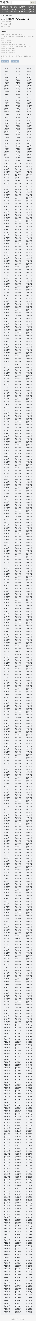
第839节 (18, 870)
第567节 (29, 608)
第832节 (7, 864)
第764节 (18, 798)
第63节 (29, 126)
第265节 (7, 321)
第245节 (18, 301)
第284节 (18, 338)
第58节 (6, 123)
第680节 (18, 717)
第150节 (29, 209)
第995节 (18, 1019)
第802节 (7, 835)
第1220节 (18, 1234)
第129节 (29, 189)
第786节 (29, 818)
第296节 (18, 350)
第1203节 (29, 1217)
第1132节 (7, 1151)
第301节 (7, 356)
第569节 (18, 611)
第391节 (7, 442)
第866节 (18, 895)
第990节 (29, 1013)
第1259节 (18, 1272)
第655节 (7, 694)
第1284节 (29, 1295)
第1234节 (7, 1249)
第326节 (18, 379)
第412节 (7, 462)
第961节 (7, 987)
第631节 (7, 671)
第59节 (18, 123)
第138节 (29, 198)
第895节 (7, 924)
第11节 (18, 77)
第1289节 (18, 1300)
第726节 (29, 760)
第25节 (6, 91)
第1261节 (7, 1274)
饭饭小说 (12, 1319)
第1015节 (7, 1039)
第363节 (29, 413)
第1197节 (29, 1211)
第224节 (18, 281)
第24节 (29, 89)
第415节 (7, 465)
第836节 (18, 867)
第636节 (29, 674)
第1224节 (29, 1237)
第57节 (29, 120)
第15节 (29, 80)
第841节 (7, 872)
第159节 (29, 218)
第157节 (7, 218)
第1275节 (29, 1286)
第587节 (18, 628)
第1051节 (7, 1073)
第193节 (7, 252)
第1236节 (29, 1249)
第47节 (18, 112)
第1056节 (29, 1076)
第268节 (7, 324)
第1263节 (29, 1274)
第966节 (29, 990)
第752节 (18, 786)
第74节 (18, 137)
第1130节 (18, 1148)
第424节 (7, 473)
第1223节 (18, 1237)
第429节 (29, 476)
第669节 (29, 706)
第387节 (29, 436)
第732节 (29, 766)
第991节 (7, 1016)
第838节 (7, 870)
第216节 (29, 272)
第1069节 (7, 1091)
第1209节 (29, 1223)
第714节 (29, 749)
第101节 (18, 163)
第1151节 (18, 1168)
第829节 (7, 861)
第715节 (7, 752)
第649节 (7, 689)
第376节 (7, 427)
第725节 (18, 760)
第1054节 (7, 1076)
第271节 (7, 327)
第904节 (7, 933)
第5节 (18, 71)
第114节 (29, 175)
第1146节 (29, 1162)
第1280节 (18, 1292)
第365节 (18, 416)
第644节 (18, 683)
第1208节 (18, 1223)
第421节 (7, 470)
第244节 (7, 301)
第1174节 (7, 1191)
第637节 (7, 677)
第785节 (18, 818)
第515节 (18, 559)
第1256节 (18, 1269)
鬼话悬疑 (22, 9)
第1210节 (7, 1226)
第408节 (29, 456)
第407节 (18, 456)
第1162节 (7, 1180)
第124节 (7, 186)
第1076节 (18, 1096)
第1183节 (7, 1200)
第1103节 (18, 1122)
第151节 (7, 212)
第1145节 (18, 1162)
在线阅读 (5, 61)
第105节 (29, 166)
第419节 (18, 468)
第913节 (7, 941)
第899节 (18, 927)
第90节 (29, 152)
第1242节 (29, 1254)
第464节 (18, 511)
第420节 (29, 468)
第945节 (29, 970)
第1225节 (7, 1240)
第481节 (7, 528)
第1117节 (7, 1137)
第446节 (18, 493)
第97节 (6, 160)
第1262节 (18, 1274)
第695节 (18, 732)
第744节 (29, 778)
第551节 (18, 594)
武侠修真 (22, 7)
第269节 (18, 324)
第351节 (29, 402)
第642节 (29, 680)
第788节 (18, 821)
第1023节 (29, 1045)
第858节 (29, 887)
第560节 (18, 603)
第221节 (18, 278)
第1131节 (29, 1148)
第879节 (29, 907)
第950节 (18, 976)
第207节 (29, 264)
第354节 (29, 404)
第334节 (7, 387)
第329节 (18, 381)
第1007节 (18, 1030)
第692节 (18, 729)
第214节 (7, 272)
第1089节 (29, 1108)
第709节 (7, 746)
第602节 (18, 643)
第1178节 (18, 1194)
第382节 (7, 433)
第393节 (29, 442)
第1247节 (18, 1260)
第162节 (29, 221)
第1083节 (29, 1102)
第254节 (18, 310)
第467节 (18, 514)
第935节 (18, 961)
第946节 (7, 973)
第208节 (7, 267)
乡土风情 (22, 12)
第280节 (7, 336)
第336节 (29, 387)
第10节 (6, 77)
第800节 (18, 832)
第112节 (7, 175)
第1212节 (29, 1226)
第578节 (18, 620)
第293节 (18, 347)
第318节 (29, 370)
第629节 (18, 669)
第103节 (7, 166)
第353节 (18, 404)
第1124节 (18, 1142)
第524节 (18, 568)
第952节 (7, 979)
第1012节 (7, 1036)
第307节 (7, 361)
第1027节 (7, 1050)
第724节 (7, 760)
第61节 (6, 126)
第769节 (7, 804)
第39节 (29, 103)
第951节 (29, 976)
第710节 (18, 746)
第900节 (29, 927)
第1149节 (29, 1165)
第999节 (29, 1022)
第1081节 (7, 1102)
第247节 (7, 304)
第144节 (29, 203)
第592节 (7, 634)
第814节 (7, 847)
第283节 (7, 338)
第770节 (18, 804)
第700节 (7, 738)
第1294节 (7, 1306)
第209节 (18, 267)
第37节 (6, 103)
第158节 (18, 218)
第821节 (18, 852)
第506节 (18, 551)
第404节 (18, 453)
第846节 (29, 875)
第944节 (18, 970)
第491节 (18, 537)
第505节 (7, 551)
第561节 (29, 603)
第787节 (7, 821)
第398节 (18, 448)
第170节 (18, 229)
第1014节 (29, 1036)
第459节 (29, 505)
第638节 (18, 677)
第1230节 (29, 1243)
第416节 (18, 465)
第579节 (29, 620)
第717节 (29, 752)
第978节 (29, 1002)
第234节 (29, 290)
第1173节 (29, 1188)
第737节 (18, 772)
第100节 (7, 163)
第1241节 (18, 1254)
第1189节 (7, 1206)
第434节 (18, 482)
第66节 (29, 129)
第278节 (18, 333)
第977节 (18, 1002)
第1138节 (7, 1157)
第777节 (29, 809)
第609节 (29, 648)
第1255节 (7, 1269)
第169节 (7, 229)
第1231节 (7, 1246)
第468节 (29, 514)
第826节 (7, 858)
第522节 (29, 565)
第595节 (7, 637)
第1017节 (29, 1039)
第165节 (29, 224)
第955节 (7, 982)
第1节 (7, 68)
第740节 (18, 775)
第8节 (18, 74)
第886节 (7, 916)
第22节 (6, 89)
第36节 (29, 100)
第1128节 (29, 1145)
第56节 (18, 120)
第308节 (18, 361)
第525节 (29, 568)
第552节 (29, 594)
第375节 (29, 425)
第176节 (18, 235)
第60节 (29, 123)
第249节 (29, 304)
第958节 (7, 984)
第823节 (7, 855)
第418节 (7, 468)
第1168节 (7, 1185)
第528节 (29, 571)
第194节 (18, 252)
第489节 (29, 534)
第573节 (29, 614)
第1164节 (29, 1180)
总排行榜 (31, 12)
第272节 (18, 327)
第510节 (29, 554)
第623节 (18, 663)
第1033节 (7, 1056)
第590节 (18, 631)
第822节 (29, 852)
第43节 (6, 109)
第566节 (18, 608)
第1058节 (18, 1079)
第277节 (7, 333)
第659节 (18, 697)
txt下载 (15, 61)
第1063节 (7, 1085)
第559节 (7, 603)
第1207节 (7, 1223)
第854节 (18, 884)
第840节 (29, 870)
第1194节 (29, 1208)
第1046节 (18, 1068)
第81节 (29, 143)
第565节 (7, 608)
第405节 (29, 453)
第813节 (29, 844)
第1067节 (18, 1088)
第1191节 (29, 1206)
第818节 (18, 849)
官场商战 (13, 12)
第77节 (18, 140)
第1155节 (29, 1171)
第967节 (7, 993)
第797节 (18, 829)
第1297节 (7, 1309)
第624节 (29, 663)
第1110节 (29, 1128)
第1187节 (18, 1203)
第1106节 (18, 1125)
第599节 (18, 640)
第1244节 (18, 1257)
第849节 (29, 878)
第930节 (29, 956)
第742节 (7, 778)
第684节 (29, 720)
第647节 (18, 686)
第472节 (7, 519)
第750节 (29, 783)
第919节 (7, 947)
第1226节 (18, 1240)
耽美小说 (31, 9)
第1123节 (7, 1142)
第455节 (18, 502)
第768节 (29, 801)
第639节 (29, 677)
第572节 (18, 614)
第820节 (7, 852)
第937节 (7, 964)
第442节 (7, 491)
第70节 (6, 135)
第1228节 (7, 1243)
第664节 (7, 703)
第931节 (7, 959)
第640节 (7, 680)
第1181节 (18, 1197)
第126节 (29, 186)
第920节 (18, 947)
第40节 (6, 106)
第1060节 (7, 1082)
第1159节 (7, 1177)
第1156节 (7, 1174)
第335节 (18, 387)
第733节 (7, 769)
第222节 (29, 278)
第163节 (7, 224)
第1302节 (29, 1312)
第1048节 (7, 1071)
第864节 (29, 893)
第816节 (29, 847)
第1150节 (7, 1168)
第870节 (29, 898)
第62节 (18, 126)
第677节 (18, 715)
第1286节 (18, 1297)
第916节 (7, 944)
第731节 (18, 766)
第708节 (29, 743)
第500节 (18, 545)
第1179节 (29, 1194)
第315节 (29, 367)
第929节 (18, 956)
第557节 (18, 600)
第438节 (29, 485)
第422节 (18, 470)
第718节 (7, 755)
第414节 (29, 462)
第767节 (18, 801)
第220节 (7, 278)
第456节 (29, 502)
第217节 (7, 275)
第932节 (18, 959)
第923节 (18, 950)
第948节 (29, 973)
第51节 (29, 114)
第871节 (7, 901)
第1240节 (7, 1254)
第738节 (29, 772)
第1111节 (7, 1131)
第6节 (29, 71)
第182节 (18, 241)
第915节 (29, 941)
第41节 (18, 106)
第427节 (7, 476)
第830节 (18, 861)
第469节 (7, 516)
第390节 (29, 439)
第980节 (18, 1005)
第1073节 (18, 1094)
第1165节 (7, 1183)
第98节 (18, 160)
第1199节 (18, 1214)
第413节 (18, 462)
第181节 (7, 241)
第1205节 (18, 1220)
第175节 (7, 235)
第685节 (7, 723)
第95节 (18, 157)
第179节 (18, 238)
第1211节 (18, 1226)
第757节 (7, 792)
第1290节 (29, 1300)
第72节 (29, 135)
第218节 (18, 275)
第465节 (29, 511)
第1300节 (7, 1312)
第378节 (29, 427)
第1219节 (7, 1234)
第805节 (7, 838)
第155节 (18, 215)
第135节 (29, 195)
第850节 (7, 881)
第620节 (18, 660)
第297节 (29, 350)
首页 (2, 15)
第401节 (18, 450)
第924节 (29, 950)
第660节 (29, 697)
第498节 (29, 542)
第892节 (7, 921)
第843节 (29, 872)
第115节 (7, 178)
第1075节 (7, 1096)
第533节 (18, 577)
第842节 (18, 872)
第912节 (29, 938)
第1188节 (29, 1203)
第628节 (7, 669)
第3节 (29, 68)
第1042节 (7, 1065)
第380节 (18, 430)
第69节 (29, 132)
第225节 (29, 281)
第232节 (7, 290)
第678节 (29, 715)
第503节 (18, 548)
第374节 (18, 425)
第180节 (29, 238)
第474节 (29, 519)
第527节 (18, 571)
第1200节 (29, 1214)
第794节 (18, 827)
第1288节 (7, 1300)
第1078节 (7, 1099)
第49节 (6, 114)
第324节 (29, 376)
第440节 (18, 488)
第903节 (29, 930)
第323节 (18, 376)
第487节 (7, 534)
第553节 (7, 597)
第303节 (29, 356)
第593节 (18, 634)
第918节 (29, 944)
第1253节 (18, 1266)
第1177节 (7, 1194)
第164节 (18, 224)
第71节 (18, 135)
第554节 (18, 597)
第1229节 (18, 1243)
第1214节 (18, 1229)
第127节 (7, 189)
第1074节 (29, 1094)
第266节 (18, 321)
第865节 (7, 895)
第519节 (29, 562)
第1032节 (29, 1053)
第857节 (18, 887)
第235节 (7, 292)
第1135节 (7, 1154)
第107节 (18, 169)
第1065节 (29, 1085)
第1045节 (7, 1068)
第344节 (18, 396)
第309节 (29, 361)
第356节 (18, 407)
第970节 (7, 996)
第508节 (7, 554)
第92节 (18, 155)
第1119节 (29, 1137)
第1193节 (18, 1208)
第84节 (29, 146)
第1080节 (29, 1099)
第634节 (7, 674)
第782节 (18, 815)
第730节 (7, 766)
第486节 (29, 531)
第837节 (29, 867)
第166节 (7, 226)
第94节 (6, 157)
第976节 (7, 1002)
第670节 (7, 709)
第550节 (7, 594)
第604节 (7, 646)
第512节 (18, 557)
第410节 (18, 459)
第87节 (29, 149)
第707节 (18, 743)
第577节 (7, 620)
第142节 (7, 203)
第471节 (29, 516)
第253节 (7, 310)
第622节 (7, 663)
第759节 (29, 792)
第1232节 (18, 1246)
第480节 (29, 525)
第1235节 (18, 1249)
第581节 (18, 623)
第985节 (7, 1010)
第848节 (18, 878)
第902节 (18, 930)
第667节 (7, 706)
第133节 (7, 195)
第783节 (29, 815)
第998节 (18, 1022)
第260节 (18, 315)
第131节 (18, 192)
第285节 (29, 338)
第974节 (18, 999)
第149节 (18, 209)
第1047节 (29, 1068)
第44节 (18, 109)
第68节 (18, 132)
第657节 (29, 694)
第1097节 (18, 1117)
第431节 (18, 479)
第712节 (7, 749)
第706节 (7, 743)
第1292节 (18, 1303)
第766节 (7, 801)
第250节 (7, 307)
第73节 (6, 137)
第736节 (7, 772)
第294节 (29, 347)
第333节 (29, 384)
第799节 (7, 832)
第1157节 (18, 1174)
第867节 (29, 895)
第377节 (18, 427)
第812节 (18, 844)
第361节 (7, 413)
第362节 (18, 413)
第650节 (18, 689)
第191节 (18, 249)
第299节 (18, 353)
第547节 (7, 591)
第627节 (29, 666)
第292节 (7, 347)
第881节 (18, 910)
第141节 (29, 201)
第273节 (29, 327)
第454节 (7, 502)
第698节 (18, 735)
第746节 (18, 781)
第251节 (18, 307)
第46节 (6, 112)
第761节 (18, 795)
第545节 (18, 588)
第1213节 (7, 1229)
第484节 (7, 531)
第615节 (29, 654)
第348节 (29, 399)
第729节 (29, 763)
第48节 (29, 112)
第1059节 (29, 1079)
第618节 (29, 657)
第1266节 (29, 1277)
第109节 (7, 172)
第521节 (18, 565)
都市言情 (5, 7)
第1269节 (29, 1280)
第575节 (18, 617)
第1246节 (7, 1260)
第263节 (18, 318)
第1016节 (18, 1039)
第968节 (18, 993)
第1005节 (29, 1028)
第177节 (29, 235)
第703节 (7, 740)
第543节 (29, 585)
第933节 (29, 959)
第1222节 (7, 1237)
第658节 (7, 697)
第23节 (18, 89)
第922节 (7, 950)
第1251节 (29, 1263)
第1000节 (7, 1025)
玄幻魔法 (13, 7)
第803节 (18, 835)
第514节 (7, 559)
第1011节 (29, 1033)
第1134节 (29, 1151)
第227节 (18, 284)
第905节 (18, 933)
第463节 (7, 511)
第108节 (29, 169)
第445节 (7, 493)
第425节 (18, 473)
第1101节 (29, 1119)
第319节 (7, 373)
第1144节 (7, 1162)
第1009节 (7, 1033)
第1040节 (18, 1062)
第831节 (29, 861)
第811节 (7, 844)
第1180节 (7, 1197)
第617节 (18, 657)
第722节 (18, 758)
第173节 (18, 232)
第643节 (7, 683)
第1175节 (18, 1191)
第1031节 (18, 1053)
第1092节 (29, 1111)
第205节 (7, 264)
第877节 (7, 907)
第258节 (29, 313)
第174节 (29, 232)
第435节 (29, 482)
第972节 (29, 996)
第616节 (7, 657)
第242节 (18, 298)
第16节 (6, 83)
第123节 (29, 183)
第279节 (29, 333)
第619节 (7, 660)
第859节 (7, 890)
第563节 (18, 605)
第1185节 (29, 1200)
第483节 (29, 528)
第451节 (7, 499)
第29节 (18, 94)
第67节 (6, 132)
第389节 (18, 439)
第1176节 (29, 1191)
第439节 (7, 488)
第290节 (18, 344)
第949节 (7, 976)
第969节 (29, 993)
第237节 (29, 292)
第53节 (18, 117)
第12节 (29, 77)
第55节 (6, 120)
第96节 (29, 157)
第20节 (18, 86)
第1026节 (29, 1048)
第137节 (18, 198)
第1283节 (18, 1295)
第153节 (29, 212)
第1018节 (7, 1042)
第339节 (29, 390)
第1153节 (7, 1171)
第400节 (7, 450)
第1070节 (18, 1091)
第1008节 (29, 1030)
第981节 (29, 1005)
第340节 (7, 393)
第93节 (29, 155)
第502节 (7, 548)
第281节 (18, 336)
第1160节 (18, 1177)
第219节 (29, 275)
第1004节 (18, 1028)
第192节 (29, 249)
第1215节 (29, 1229)
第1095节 (29, 1114)
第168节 (29, 226)
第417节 (29, 465)
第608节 (18, 648)
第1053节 (29, 1073)
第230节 (18, 287)
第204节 (29, 261)
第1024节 (7, 1048)
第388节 (7, 439)
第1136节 (18, 1154)
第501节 (29, 545)
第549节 (29, 591)
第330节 (29, 381)
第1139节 (18, 1157)
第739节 (7, 775)
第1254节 (29, 1266)
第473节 (18, 519)
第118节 (7, 180)
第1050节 (29, 1071)
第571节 (7, 614)
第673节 (7, 712)
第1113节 (29, 1131)
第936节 (29, 961)
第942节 (29, 967)
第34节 (6, 100)
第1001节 (18, 1025)
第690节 (29, 726)
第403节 (7, 453)
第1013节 (18, 1036)
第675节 (29, 712)
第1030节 (7, 1053)
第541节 (7, 585)
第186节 (29, 244)
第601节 (7, 643)
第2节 (18, 68)
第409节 (7, 459)
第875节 (18, 904)
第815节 (18, 847)
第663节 (29, 700)
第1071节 (29, 1091)
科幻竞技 (5, 9)
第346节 (7, 399)
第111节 (29, 172)
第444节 (29, 491)
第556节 (7, 600)
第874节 (7, 904)
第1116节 (29, 1134)
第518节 (18, 562)
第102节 (29, 163)
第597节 (29, 637)
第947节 (18, 973)
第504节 (29, 548)
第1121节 (18, 1139)
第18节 (29, 83)
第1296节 (29, 1306)
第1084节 (7, 1105)
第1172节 (18, 1188)
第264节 (29, 318)
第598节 (7, 640)
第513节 (29, 557)
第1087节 (7, 1108)
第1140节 (29, 1157)
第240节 (29, 295)
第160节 (7, 221)
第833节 (18, 864)
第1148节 (18, 1165)
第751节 (7, 786)
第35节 (18, 100)
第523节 (7, 568)
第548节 (18, 591)
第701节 (18, 738)
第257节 (18, 313)
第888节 (29, 916)
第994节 (7, 1019)
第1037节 (18, 1059)
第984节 (29, 1007)
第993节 (29, 1016)
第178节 (7, 238)
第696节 (29, 732)
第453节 (29, 499)
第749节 (18, 783)
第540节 (29, 582)
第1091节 (18, 1111)
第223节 (7, 281)
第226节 (7, 284)
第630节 (29, 669)
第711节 (29, 746)
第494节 (18, 539)
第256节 (7, 313)
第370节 (7, 422)
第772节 (7, 806)
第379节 (7, 430)
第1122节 (29, 1139)
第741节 (29, 775)
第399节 (29, 448)
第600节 (29, 640)
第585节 (29, 626)
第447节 (29, 493)
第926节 (18, 953)
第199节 (7, 258)
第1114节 (7, 1134)
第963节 (29, 987)
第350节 (18, 402)
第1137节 (29, 1154)
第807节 (29, 838)
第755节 (18, 789)
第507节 (29, 551)
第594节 (29, 634)
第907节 (7, 936)
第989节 (18, 1013)
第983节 (18, 1007)
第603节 (29, 643)
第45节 (29, 109)
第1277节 (18, 1289)
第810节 (29, 841)
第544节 (7, 588)
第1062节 (29, 1082)
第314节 (18, 367)
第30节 (29, 94)
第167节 (18, 226)
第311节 (18, 364)
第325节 (7, 379)
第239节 (18, 295)
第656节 (18, 694)
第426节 (29, 473)
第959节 (18, 984)
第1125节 (29, 1142)
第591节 (29, 631)
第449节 (18, 496)
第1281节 (29, 1292)
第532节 (7, 577)
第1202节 (18, 1217)
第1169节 (18, 1185)
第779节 (18, 812)
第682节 (7, 720)
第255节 (29, 310)
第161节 (18, 221)
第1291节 (7, 1303)
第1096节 (7, 1117)
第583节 (7, 626)
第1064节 (18, 1085)
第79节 (6, 143)
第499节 (7, 545)
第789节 (29, 821)
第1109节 (18, 1128)
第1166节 (18, 1183)
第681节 (29, 717)
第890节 (18, 918)
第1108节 (7, 1128)
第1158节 (29, 1174)
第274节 (7, 330)
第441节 (29, 488)
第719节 (18, 755)
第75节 (29, 137)
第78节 (29, 140)
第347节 (18, 399)
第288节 (29, 341)
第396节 (29, 445)
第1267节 (7, 1280)
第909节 (29, 936)
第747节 (29, 781)
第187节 (7, 247)
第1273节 (7, 1286)
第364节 (7, 416)
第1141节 (7, 1160)
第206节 (18, 264)
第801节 (29, 832)
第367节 (7, 419)
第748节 (7, 783)
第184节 (7, 244)
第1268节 (18, 1280)
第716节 (18, 752)
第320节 (18, 373)
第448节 (7, 496)
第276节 (29, 330)
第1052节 (18, 1073)
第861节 (29, 890)
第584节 (18, 626)
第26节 (18, 91)
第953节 (18, 979)
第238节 (7, 295)
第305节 (18, 358)
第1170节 (29, 1185)
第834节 (29, 864)
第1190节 (18, 1206)
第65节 (18, 129)
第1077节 (29, 1096)
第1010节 (18, 1033)
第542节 (18, 585)
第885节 (29, 913)
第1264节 (7, 1277)
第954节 (29, 979)
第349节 (7, 402)
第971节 (18, 996)
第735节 (29, 769)
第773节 (18, 806)
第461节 (18, 508)
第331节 (7, 384)
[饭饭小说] (5, 2)
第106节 (7, 169)
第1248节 (29, 1260)
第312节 (29, 364)
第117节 (29, 178)
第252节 (29, 307)
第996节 (29, 1019)
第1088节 (18, 1108)
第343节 (7, 396)
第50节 (18, 114)
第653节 (18, 692)
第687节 (29, 723)
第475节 (7, 522)
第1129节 (7, 1148)
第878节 (18, 907)
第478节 (7, 525)
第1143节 (29, 1160)
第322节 (7, 376)
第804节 (29, 835)
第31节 (6, 97)
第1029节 (29, 1050)
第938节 (18, 964)
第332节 (18, 384)
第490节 (7, 537)
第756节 (29, 789)
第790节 (7, 824)
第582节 (29, 623)
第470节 (18, 516)
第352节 (7, 404)
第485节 (18, 531)
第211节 (7, 269)
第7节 (7, 74)
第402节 (29, 450)
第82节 (6, 146)
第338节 (18, 390)
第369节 (29, 419)
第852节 (29, 881)
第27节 (29, 91)
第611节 (18, 651)
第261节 (29, 315)
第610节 (7, 651)
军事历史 (13, 9)
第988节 (7, 1013)
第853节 (7, 884)
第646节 (7, 686)
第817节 (7, 849)
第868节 (7, 898)
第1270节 (7, 1283)
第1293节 (29, 1303)
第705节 (29, 740)
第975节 (29, 999)
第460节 (7, 508)
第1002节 (29, 1025)
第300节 (29, 353)
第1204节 (7, 1220)
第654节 (29, 692)
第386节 (18, 436)
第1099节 (7, 1119)
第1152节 (29, 1168)
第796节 (7, 829)
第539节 (18, 582)
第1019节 (18, 1042)
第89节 (18, 152)
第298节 (7, 353)
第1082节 (18, 1102)
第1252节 (7, 1266)
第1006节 (7, 1030)
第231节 (29, 287)
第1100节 (18, 1119)
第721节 (7, 758)
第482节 (18, 528)
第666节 (29, 703)
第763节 (7, 798)
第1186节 (7, 1203)
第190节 (7, 249)
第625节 (7, 666)
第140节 (18, 201)
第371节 (18, 422)
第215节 (18, 272)
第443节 (18, 491)
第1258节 (7, 1272)
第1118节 (18, 1137)
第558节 (29, 600)
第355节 (7, 407)
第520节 (7, 565)
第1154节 (18, 1171)
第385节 (7, 436)
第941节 (18, 967)
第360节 (29, 410)
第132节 (29, 192)
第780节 (29, 812)
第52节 (6, 117)
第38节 (18, 103)
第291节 (29, 344)
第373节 (7, 425)
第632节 (18, 671)
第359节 (18, 410)
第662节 (18, 700)
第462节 (29, 508)
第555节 (29, 597)
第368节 (18, 419)
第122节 (18, 183)
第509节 (18, 554)
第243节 (29, 298)
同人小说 (5, 12)
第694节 (7, 732)
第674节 (18, 712)
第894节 (29, 921)
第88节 (6, 152)
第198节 (29, 255)
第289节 (7, 344)
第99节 (29, 160)
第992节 (18, 1016)
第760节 (7, 795)
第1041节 (29, 1062)
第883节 (7, 913)
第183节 (29, 241)
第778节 (7, 812)
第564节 (29, 605)
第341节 (18, 393)
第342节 (29, 393)
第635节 (18, 674)
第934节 (7, 961)
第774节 (29, 806)
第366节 (29, 416)
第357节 (29, 407)
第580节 (7, 623)
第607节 (7, 648)
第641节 (18, 680)
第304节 (7, 358)
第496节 (7, 542)
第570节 (29, 611)
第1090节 (7, 1111)
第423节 (29, 470)
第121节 (7, 183)
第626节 (18, 666)
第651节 (29, 689)
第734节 (18, 769)
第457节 (7, 505)
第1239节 (29, 1251)
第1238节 (18, 1251)
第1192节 (7, 1208)
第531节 (29, 574)
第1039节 (7, 1062)
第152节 (18, 212)
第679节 (7, 717)
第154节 (7, 215)
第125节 (18, 186)
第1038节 (29, 1059)
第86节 (18, 149)
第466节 (7, 514)
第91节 (6, 155)
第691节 (7, 729)
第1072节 (7, 1094)
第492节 (29, 537)
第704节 (18, 740)
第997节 (7, 1022)
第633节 (29, 671)
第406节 (7, 456)
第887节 (18, 916)
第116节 (18, 178)
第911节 (18, 938)
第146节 (18, 206)
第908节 (18, 936)
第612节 (29, 651)
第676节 (7, 715)
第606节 (29, 646)
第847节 (7, 878)
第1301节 (18, 1312)
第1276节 (7, 1289)
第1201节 (7, 1217)
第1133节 (18, 1151)
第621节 (29, 660)
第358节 (7, 410)
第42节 (29, 106)
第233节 (18, 290)
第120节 (29, 180)
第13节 (6, 80)
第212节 (18, 269)
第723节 (29, 758)
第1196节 (18, 1211)
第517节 (7, 562)
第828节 (29, 858)
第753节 (29, 786)
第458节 (18, 505)
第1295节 (18, 1306)
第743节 (18, 778)
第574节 (7, 617)
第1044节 (29, 1065)
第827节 (18, 858)
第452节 (18, 499)
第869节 (18, 898)
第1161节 (29, 1177)
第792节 (29, 824)
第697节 (7, 735)
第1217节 (18, 1231)
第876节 (29, 904)
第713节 (18, 749)
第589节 (7, 631)
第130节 (7, 192)
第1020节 (29, 1042)
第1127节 (18, 1145)
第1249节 (7, 1263)
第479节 (18, 525)
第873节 (29, 901)
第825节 (29, 855)
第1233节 (29, 1246)
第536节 (18, 580)
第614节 (18, 654)
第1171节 (7, 1188)
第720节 (29, 755)
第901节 (7, 930)
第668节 (18, 706)
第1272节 (29, 1283)
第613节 (7, 654)
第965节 (18, 990)
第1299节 (29, 1309)
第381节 (29, 430)
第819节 (29, 849)
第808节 (7, 841)
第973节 (7, 999)
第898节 (7, 927)
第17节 (18, 83)
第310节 (7, 364)
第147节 (29, 206)
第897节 (29, 924)
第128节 (18, 189)
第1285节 (7, 1297)
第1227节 (29, 1240)
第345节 (29, 396)
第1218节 (29, 1231)
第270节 (29, 324)
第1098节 (29, 1117)
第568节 (7, 611)
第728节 (18, 763)
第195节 (29, 252)
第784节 (7, 818)
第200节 (18, 258)
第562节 (7, 605)
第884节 (18, 913)
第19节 (6, 86)
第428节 (18, 476)
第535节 (7, 580)
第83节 (18, 146)
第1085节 (18, 1105)
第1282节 (7, 1295)
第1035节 (29, 1056)
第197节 (18, 255)
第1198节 (7, 1214)
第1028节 (18, 1050)
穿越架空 (31, 7)
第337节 (7, 390)
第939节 (29, 964)
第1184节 (18, 1200)
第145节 (7, 206)
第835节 (7, 867)
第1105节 (7, 1125)
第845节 (18, 875)
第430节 (7, 479)
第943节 (7, 970)
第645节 (29, 683)
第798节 (29, 829)
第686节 (18, 723)
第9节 (29, 74)
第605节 (18, 646)
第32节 (18, 97)
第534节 (29, 577)
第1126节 (7, 1145)
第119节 (18, 180)
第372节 (29, 422)
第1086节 (29, 1105)
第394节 (7, 445)
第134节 (18, 195)
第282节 (29, 336)
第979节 (7, 1005)
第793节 (7, 827)
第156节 (29, 215)
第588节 (29, 628)
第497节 (18, 542)
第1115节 (18, 1134)
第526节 (7, 571)
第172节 (7, 232)
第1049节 (18, 1071)
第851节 (18, 881)
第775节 (7, 809)
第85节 (6, 149)
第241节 (7, 298)
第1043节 (18, 1065)
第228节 (29, 284)
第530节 (18, 574)
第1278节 (29, 1289)
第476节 (18, 522)
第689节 (18, 726)
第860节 (18, 890)
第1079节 (18, 1099)
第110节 (18, 172)
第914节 (18, 941)
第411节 (29, 459)
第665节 (18, 703)
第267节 (29, 321)
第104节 (18, 166)
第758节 (18, 792)
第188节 (18, 247)
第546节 (29, 588)
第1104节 (29, 1122)
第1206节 (29, 1220)
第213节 (29, 269)
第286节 (7, 341)
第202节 (7, 261)
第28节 (6, 94)
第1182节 (29, 1197)
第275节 (18, 330)
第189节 (29, 247)
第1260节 (29, 1272)
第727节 (7, 763)
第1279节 (7, 1292)
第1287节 (29, 1297)
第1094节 (18, 1114)
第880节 (7, 910)
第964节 (7, 990)
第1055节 (18, 1076)
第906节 (29, 933)
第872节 (18, 901)
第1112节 (18, 1131)
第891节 (29, 918)
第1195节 (7, 1211)
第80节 (18, 143)
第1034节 (18, 1056)
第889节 (7, 918)
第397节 (7, 448)
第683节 (18, 720)
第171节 (29, 229)
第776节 (18, 809)
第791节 (18, 824)
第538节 (7, 582)
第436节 (7, 485)
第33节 (29, 97)
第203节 (18, 261)
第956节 (18, 982)
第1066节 (7, 1088)
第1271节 (18, 1283)
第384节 (29, 433)
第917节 (18, 944)
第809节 (18, 841)
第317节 (18, 370)
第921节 (29, 947)
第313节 (7, 367)
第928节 (7, 956)
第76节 (6, 140)
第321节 (29, 373)
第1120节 (7, 1139)
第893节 (18, 921)
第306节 (29, 358)
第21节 (29, 86)
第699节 (29, 735)
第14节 (18, 80)
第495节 (29, 539)
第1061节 (18, 1082)
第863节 (18, 893)
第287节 (18, 341)
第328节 (7, 381)
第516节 (29, 559)
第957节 (29, 982)
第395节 (18, 445)
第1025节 (18, 1048)
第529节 (7, 574)
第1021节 (7, 1045)
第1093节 (7, 1114)
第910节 (7, 938)
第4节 (7, 71)
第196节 (7, 255)
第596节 (18, 637)
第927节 (29, 953)
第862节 (7, 893)
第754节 (7, 789)
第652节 (7, 692)
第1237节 (7, 1251)
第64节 (6, 129)
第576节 (29, 617)
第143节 (18, 203)
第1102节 (7, 1122)
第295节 (7, 350)
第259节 (7, 315)
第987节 (29, 1010)
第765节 (29, 798)
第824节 (18, 855)
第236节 (18, 292)
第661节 (7, 700)
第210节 (29, 267)
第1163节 (18, 1180)
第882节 (29, 910)
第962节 (18, 987)
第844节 (7, 875)
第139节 (7, 201)
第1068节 (29, 1088)
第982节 (7, 1007)
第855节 (29, 884)
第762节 (29, 795)
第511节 (7, 557)
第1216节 (7, 1231)
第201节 (29, 258)
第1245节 (29, 1257)
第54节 (29, 117)
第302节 (18, 356)
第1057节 (7, 1079)
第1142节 (18, 1160)
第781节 (7, 815)
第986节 (18, 1010)
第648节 (29, 686)
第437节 (18, 485)
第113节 (18, 175)
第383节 (18, 433)
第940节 (7, 967)
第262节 (7, 318)
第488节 (18, 534)
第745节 (7, 781)
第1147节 (7, 1165)
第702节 (29, 738)
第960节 (29, 984)
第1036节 (7, 1059)
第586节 (7, 628)
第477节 (29, 522)
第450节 (29, 496)
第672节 (29, 709)
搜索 (32, 2)
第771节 (29, 804)
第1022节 (18, 1045)
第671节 (18, 709)
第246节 (29, 301)
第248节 (18, 304)
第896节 (18, 924)
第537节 (29, 580)
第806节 (18, 838)
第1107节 (29, 1125)
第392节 (18, 442)
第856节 (7, 887)
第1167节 (29, 1183)
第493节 (7, 539)
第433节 (7, 482)
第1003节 (7, 1028)
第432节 (29, 479)
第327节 (29, 379)
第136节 (7, 198)
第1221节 (29, 1234)
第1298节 (18, 1309)
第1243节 (7, 1257)
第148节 (7, 209)
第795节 (29, 827)
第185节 (18, 244)
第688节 (7, 726)
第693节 (29, 729)
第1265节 (18, 1277)
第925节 (7, 953)
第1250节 (18, 1263)
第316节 (7, 370)
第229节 (7, 287)
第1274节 (18, 1286)
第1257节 (29, 1269)
